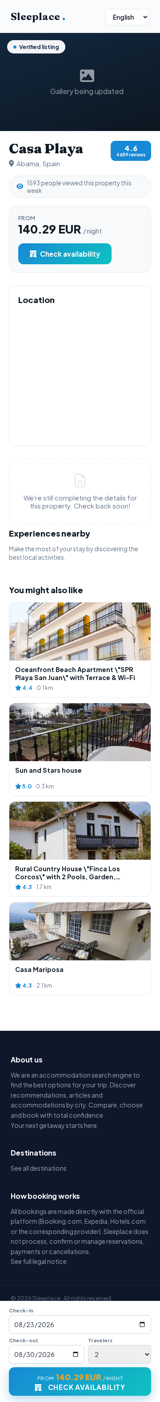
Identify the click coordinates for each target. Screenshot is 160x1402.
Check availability (70, 254)
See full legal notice (39, 1261)
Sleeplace (38, 16)
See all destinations (39, 1168)
